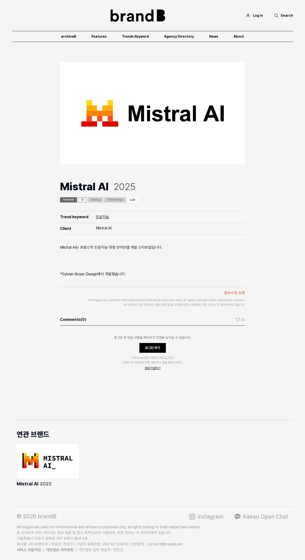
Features (99, 36)
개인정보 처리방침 (60, 550)
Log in (258, 15)
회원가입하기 (152, 368)
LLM (132, 200)
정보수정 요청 (234, 293)
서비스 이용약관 (29, 550)
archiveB (68, 36)
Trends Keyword (135, 36)
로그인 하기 (152, 348)
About (239, 36)
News (213, 36)
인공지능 (102, 217)
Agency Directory (179, 36)
